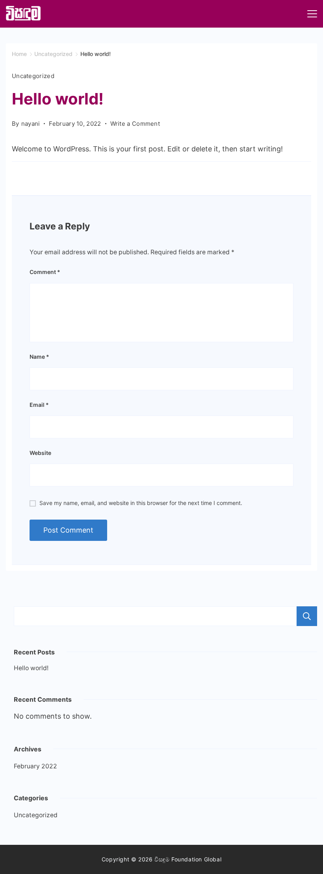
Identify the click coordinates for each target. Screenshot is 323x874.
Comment (45, 271)
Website (40, 452)
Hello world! (31, 668)
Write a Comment (135, 124)
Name (39, 356)
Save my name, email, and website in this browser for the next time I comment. (140, 502)
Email (39, 404)
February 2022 (35, 766)
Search (307, 616)
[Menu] (312, 14)
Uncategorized (33, 76)
